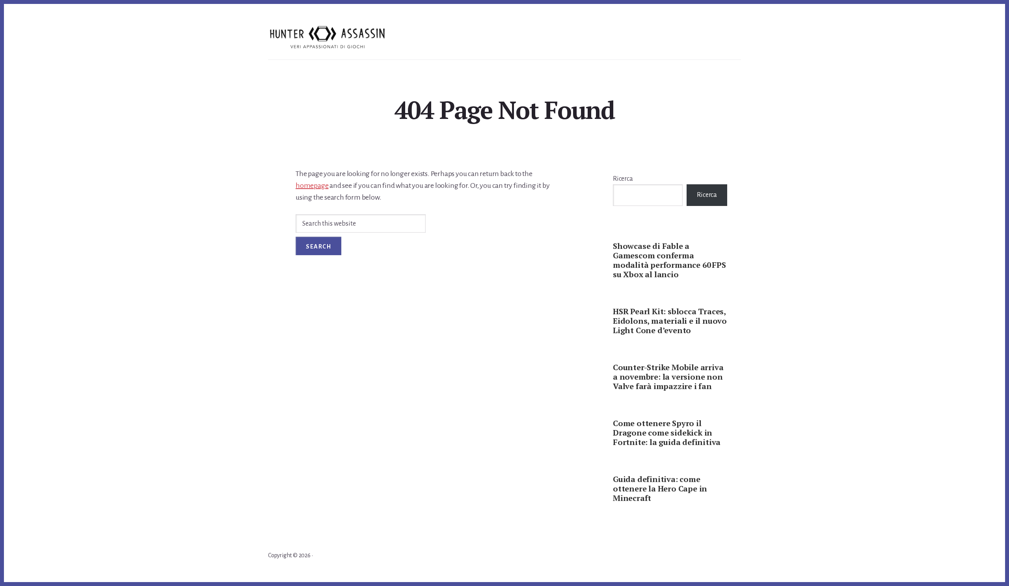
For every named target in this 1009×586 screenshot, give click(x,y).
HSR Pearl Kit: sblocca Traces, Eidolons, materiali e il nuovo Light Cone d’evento (670, 321)
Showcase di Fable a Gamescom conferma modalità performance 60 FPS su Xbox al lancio (669, 260)
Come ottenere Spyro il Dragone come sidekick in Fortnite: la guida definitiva (666, 432)
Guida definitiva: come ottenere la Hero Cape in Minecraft (660, 488)
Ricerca (623, 178)
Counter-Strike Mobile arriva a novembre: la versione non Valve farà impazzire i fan (668, 376)
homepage (312, 185)
